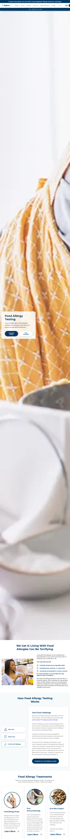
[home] (7, 5)
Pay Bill (53, 5)
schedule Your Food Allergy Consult (45, 761)
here (59, 1)
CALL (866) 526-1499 (35, 9)
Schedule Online (11, 333)
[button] (17, 5)
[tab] (13, 729)
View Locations (26, 333)
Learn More (9, 831)
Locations (29, 5)
